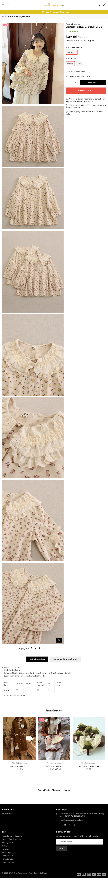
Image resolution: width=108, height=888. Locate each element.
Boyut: (74, 47)
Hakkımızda (7, 813)
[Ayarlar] (98, 5)
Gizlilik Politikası (8, 862)
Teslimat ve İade (76, 76)
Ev (3, 16)
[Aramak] (7, 5)
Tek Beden (71, 52)
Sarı (79, 63)
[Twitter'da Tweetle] (35, 648)
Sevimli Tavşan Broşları (89, 766)
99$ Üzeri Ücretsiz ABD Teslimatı (55, 12)
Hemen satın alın (85, 90)
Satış (6, 25)
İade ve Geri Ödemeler (11, 839)
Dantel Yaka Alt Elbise (19, 766)
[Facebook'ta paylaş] (31, 648)
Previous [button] (4, 751)
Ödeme (5, 846)
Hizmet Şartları (8, 859)
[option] (54, 12)
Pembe (70, 63)
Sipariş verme (8, 842)
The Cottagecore (73, 24)
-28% (41, 719)
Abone (61, 848)
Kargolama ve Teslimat (12, 836)
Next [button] (103, 751)
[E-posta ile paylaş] (44, 648)
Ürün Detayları (37, 659)
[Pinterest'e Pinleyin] (39, 648)
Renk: (71, 59)
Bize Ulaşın (6, 852)
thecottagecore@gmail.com (71, 820)
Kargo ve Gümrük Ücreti (65, 659)
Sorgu (91, 76)
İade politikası (8, 856)
